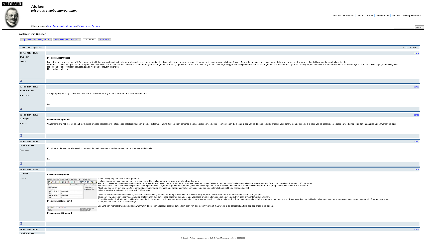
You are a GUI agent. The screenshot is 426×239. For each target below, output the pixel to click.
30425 (416, 170)
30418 (416, 115)
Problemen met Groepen (88, 26)
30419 (416, 142)
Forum (370, 15)
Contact (360, 15)
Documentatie (382, 15)
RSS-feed (104, 40)
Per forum (89, 40)
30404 (416, 53)
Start (49, 26)
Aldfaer (38, 6)
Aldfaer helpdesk (68, 26)
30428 (416, 230)
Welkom (337, 15)
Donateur (396, 15)
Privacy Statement (412, 15)
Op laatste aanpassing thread (36, 40)
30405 (416, 87)
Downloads (348, 15)
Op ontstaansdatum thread (67, 40)
